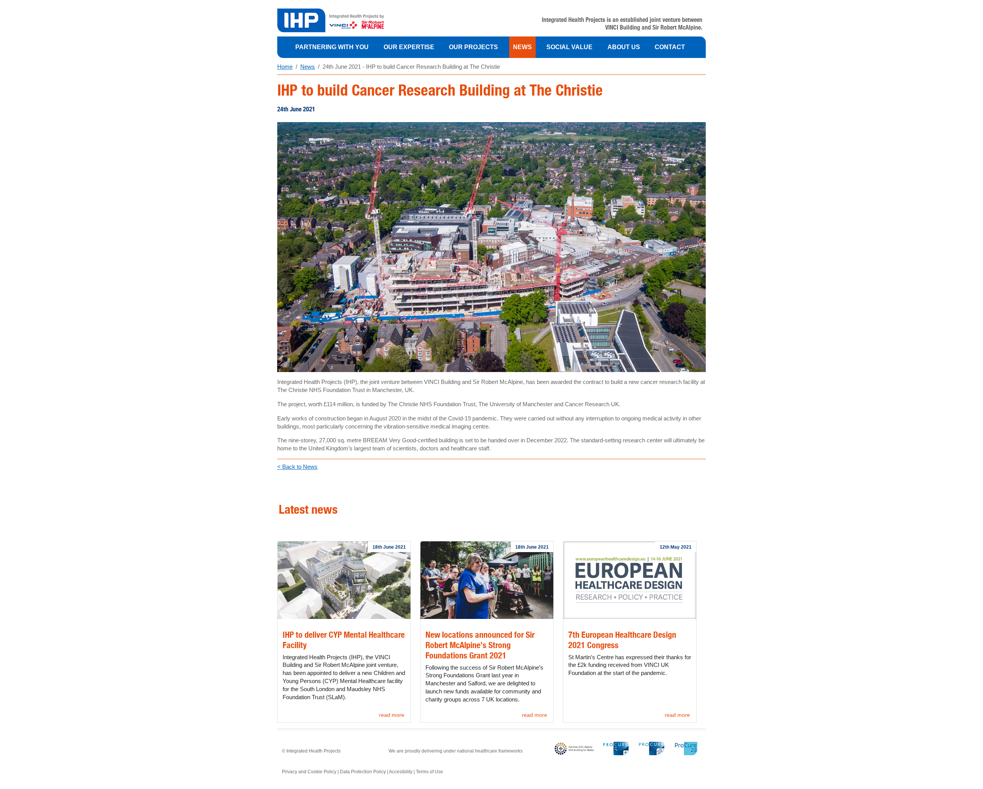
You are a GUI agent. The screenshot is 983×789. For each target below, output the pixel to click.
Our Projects (473, 47)
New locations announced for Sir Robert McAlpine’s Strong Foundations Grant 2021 (480, 644)
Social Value (569, 47)
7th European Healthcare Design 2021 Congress (622, 639)
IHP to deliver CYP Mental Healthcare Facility (344, 639)
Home (285, 66)
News (522, 47)
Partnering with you (332, 47)
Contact (670, 47)
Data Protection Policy (363, 771)
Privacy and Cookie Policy (309, 771)
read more (391, 715)
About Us (623, 47)
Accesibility (400, 771)
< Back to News (297, 466)
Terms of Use (429, 771)
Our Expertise (409, 47)
